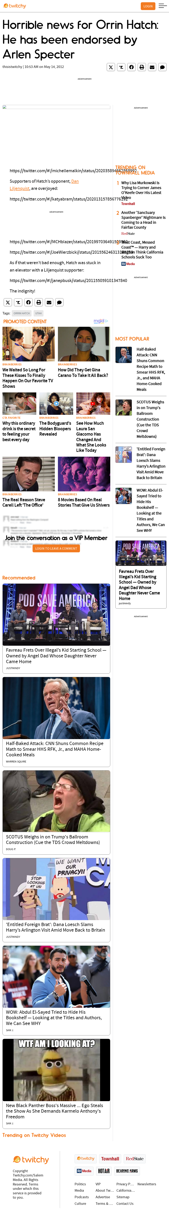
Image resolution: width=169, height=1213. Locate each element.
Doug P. (11, 849)
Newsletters (146, 1184)
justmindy (13, 668)
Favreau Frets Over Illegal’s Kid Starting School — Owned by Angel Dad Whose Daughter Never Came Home (56, 656)
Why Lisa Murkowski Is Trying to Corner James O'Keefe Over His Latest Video (141, 190)
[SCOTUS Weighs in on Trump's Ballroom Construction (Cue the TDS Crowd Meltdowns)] (56, 801)
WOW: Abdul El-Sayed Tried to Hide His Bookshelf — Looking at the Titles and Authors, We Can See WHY (54, 1018)
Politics (80, 1184)
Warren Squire (16, 761)
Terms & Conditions (105, 1204)
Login (148, 6)
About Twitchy (105, 1191)
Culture (80, 1204)
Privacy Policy (125, 1184)
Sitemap (122, 1197)
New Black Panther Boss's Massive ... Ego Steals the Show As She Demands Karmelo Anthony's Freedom (54, 1111)
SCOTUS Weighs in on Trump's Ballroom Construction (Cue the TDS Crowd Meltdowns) (150, 419)
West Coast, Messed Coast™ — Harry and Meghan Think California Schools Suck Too (142, 250)
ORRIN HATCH (22, 313)
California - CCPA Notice (125, 1191)
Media (79, 1191)
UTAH (38, 313)
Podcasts (82, 1197)
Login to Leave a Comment (56, 548)
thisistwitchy (12, 67)
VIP (98, 1184)
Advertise (103, 1197)
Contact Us (125, 1204)
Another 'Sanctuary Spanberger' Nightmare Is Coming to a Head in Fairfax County (143, 220)
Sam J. (10, 1030)
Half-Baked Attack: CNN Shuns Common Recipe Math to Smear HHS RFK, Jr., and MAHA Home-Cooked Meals (54, 749)
